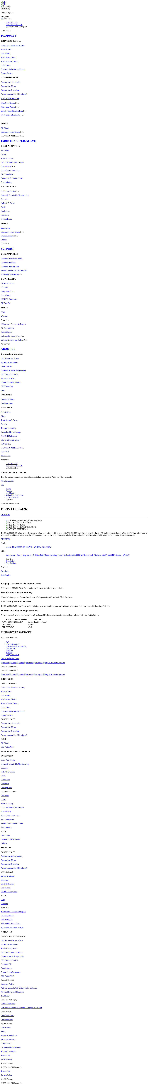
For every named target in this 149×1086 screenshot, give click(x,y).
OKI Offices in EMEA (9, 374)
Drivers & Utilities (7, 283)
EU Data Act (5, 303)
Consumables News (8, 86)
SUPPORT (7, 248)
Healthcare (5, 215)
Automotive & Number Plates (12, 178)
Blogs (3, 416)
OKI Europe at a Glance (10, 358)
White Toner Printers (8, 57)
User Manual (5, 295)
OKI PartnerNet (7, 386)
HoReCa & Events (8, 203)
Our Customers (6, 366)
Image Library (6, 1043)
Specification (11, 563)
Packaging (5, 150)
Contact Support (7, 332)
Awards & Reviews (8, 1039)
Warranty (4, 316)
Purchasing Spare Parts (9, 274)
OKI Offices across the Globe (12, 952)
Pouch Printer (6, 166)
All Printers (5, 128)
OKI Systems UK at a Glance (12, 940)
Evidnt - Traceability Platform (12, 111)
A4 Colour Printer (7, 174)
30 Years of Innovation (9, 362)
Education (4, 199)
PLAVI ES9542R (12, 497)
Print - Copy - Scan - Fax (10, 170)
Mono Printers (6, 49)
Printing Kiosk (6, 219)
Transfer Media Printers (9, 61)
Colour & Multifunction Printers (12, 45)
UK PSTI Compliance (9, 299)
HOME (8, 489)
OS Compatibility (7, 328)
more (3, 390)
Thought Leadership (8, 428)
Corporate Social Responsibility (12, 956)
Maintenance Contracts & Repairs (13, 324)
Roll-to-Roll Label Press (14, 495)
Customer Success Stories (10, 132)
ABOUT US (8, 348)
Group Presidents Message (10, 1047)
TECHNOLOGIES (10, 98)
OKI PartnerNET (7, 747)
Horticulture (5, 211)
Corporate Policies (7, 984)
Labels (3, 154)
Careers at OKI (6, 964)
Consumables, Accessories (10, 82)
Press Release (6, 412)
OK (2, 485)
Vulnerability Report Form (10, 336)
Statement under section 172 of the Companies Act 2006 (21, 1008)
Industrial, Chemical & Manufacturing (15, 195)
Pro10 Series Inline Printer (10, 115)
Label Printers (6, 65)
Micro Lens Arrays (8, 107)
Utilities (4, 240)
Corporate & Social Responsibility (13, 370)
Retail (3, 207)
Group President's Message (11, 432)
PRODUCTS (8, 35)
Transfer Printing (7, 158)
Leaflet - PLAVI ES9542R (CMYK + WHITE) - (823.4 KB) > (29, 547)
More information (7, 481)
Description (10, 561)
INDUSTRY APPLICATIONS (18, 140)
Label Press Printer (8, 191)
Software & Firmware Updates (12, 340)
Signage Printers (7, 73)
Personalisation (6, 182)
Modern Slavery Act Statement (12, 992)
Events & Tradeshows (9, 1035)
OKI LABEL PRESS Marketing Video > (48, 555)
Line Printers (5, 53)
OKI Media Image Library (10, 440)
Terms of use (5, 1055)
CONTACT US (11, 23)
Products (9, 491)
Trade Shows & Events (9, 420)
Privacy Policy (6, 1059)
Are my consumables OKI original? (14, 94)
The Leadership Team (9, 948)
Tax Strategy (5, 996)
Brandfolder (5, 228)
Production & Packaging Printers (13, 69)
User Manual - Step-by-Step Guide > (19, 555)
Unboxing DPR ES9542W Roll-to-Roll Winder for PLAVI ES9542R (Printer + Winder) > (97, 555)
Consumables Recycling (10, 90)
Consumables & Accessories (12, 258)
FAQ (3, 312)
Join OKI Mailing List (9, 436)
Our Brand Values (7, 399)
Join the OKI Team (8, 378)
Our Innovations (7, 403)
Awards (4, 424)
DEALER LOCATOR (14, 25)
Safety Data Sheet (7, 291)
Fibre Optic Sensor (8, 103)
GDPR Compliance (8, 1004)
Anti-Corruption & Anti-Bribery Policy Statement (19, 988)
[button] (74, 543)
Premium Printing (7, 236)
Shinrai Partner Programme (11, 382)
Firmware (4, 287)
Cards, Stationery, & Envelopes (12, 162)
